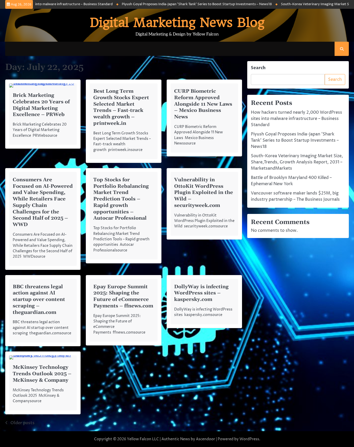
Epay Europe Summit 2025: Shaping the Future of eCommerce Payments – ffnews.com (123, 296)
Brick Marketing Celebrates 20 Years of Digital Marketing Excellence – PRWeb (41, 105)
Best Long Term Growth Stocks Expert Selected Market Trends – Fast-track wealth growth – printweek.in (121, 107)
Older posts (22, 423)
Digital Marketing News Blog (177, 22)
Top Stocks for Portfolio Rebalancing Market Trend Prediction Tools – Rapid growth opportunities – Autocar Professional (121, 199)
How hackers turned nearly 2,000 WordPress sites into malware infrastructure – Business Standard (296, 119)
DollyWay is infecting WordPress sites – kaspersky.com (201, 293)
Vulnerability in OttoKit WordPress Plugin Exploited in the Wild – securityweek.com (203, 193)
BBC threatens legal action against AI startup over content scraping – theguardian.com (39, 300)
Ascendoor (205, 439)
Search (258, 68)
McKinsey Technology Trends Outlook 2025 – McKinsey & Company (42, 374)
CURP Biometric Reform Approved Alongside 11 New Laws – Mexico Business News (203, 104)
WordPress (249, 439)
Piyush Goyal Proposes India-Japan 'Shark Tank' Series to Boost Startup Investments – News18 (186, 4)
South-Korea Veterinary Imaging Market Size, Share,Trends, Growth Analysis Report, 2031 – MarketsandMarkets (297, 162)
